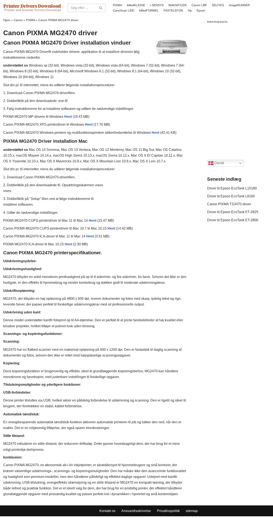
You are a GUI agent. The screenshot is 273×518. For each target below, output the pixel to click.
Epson (201, 10)
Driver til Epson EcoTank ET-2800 (232, 220)
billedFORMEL (149, 10)
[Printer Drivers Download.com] (32, 8)
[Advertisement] (238, 87)
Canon (18, 20)
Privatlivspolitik (168, 511)
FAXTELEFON (173, 10)
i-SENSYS (157, 5)
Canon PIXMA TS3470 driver (229, 204)
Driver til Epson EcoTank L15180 (232, 188)
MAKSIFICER (177, 5)
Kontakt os (107, 511)
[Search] (101, 8)
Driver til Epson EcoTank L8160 (231, 196)
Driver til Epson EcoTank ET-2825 (232, 212)
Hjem (6, 20)
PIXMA (117, 5)
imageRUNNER (239, 5)
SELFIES (218, 5)
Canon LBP (199, 5)
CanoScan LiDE (123, 10)
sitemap (192, 511)
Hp (190, 10)
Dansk (218, 163)
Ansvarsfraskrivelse (136, 511)
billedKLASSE (136, 5)
